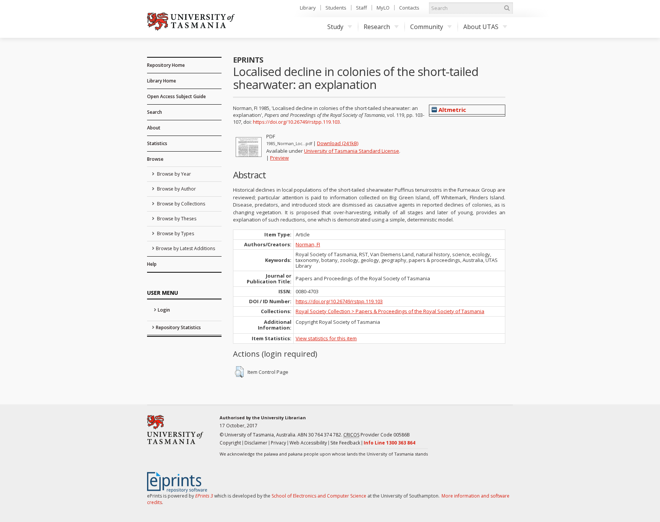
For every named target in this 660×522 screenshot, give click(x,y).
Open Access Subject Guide (176, 96)
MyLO (383, 7)
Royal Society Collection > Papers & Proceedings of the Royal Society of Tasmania (390, 311)
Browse (155, 159)
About (153, 127)
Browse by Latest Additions (185, 248)
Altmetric (451, 109)
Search (154, 112)
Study (335, 27)
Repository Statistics (178, 327)
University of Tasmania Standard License (351, 150)
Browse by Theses (176, 218)
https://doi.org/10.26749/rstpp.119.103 (296, 121)
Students (335, 7)
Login (164, 310)
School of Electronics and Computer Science (319, 496)
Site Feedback (345, 443)
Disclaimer (255, 443)
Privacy (278, 443)
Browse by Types (175, 233)
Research (377, 27)
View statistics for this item (326, 338)
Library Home (161, 81)
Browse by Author (176, 189)
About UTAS (480, 27)
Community (426, 27)
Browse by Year (173, 174)
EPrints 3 (204, 496)
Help (152, 264)
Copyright (230, 443)
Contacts (409, 7)
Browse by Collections (180, 203)
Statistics (157, 143)
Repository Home (166, 65)
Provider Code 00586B (376, 434)
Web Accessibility (308, 443)
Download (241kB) (337, 143)
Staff (361, 7)
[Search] (507, 8)
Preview (279, 157)
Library (308, 7)
